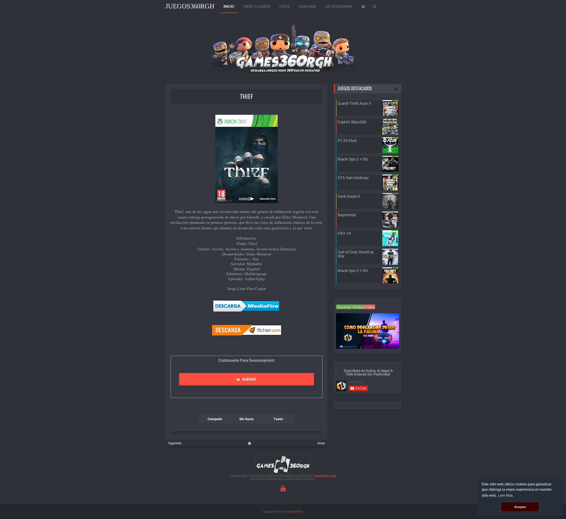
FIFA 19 (344, 233)
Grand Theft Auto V (354, 103)
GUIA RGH (307, 6)
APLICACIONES (338, 6)
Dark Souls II (349, 196)
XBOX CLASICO (256, 6)
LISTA (284, 6)
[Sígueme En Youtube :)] (283, 489)
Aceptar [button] (520, 507)
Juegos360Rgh (189, 6)
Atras (321, 443)
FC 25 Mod (347, 140)
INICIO (229, 6)
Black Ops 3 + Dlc (353, 270)
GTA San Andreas (353, 177)
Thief (246, 96)
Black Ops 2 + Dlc (353, 159)
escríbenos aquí (326, 476)
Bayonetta (347, 214)
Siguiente (175, 443)
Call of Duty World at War (356, 254)
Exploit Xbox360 (352, 121)
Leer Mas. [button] (506, 495)
